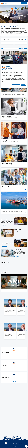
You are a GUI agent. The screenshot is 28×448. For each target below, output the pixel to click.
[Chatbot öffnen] (26, 446)
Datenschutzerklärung (4, 69)
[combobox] (9, 48)
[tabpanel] (10, 307)
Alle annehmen (23, 85)
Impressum (3, 70)
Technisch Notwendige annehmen (16, 85)
